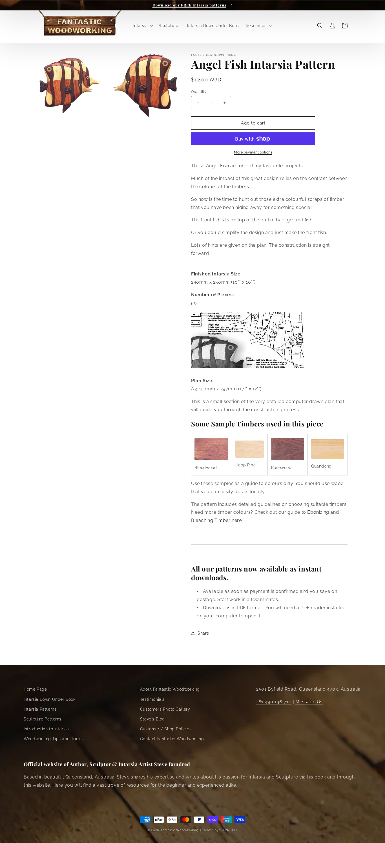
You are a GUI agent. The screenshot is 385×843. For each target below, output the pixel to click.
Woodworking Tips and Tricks (53, 739)
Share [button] (203, 633)
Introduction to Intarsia (46, 729)
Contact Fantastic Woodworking (172, 739)
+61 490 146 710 (273, 701)
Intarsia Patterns (40, 709)
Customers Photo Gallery (165, 709)
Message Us (309, 701)
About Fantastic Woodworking (170, 689)
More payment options (253, 152)
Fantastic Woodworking (180, 830)
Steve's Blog (152, 719)
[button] (143, 26)
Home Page (35, 689)
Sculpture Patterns (42, 719)
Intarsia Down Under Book (49, 699)
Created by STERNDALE (220, 830)
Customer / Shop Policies (165, 729)
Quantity (198, 92)
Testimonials (152, 699)
